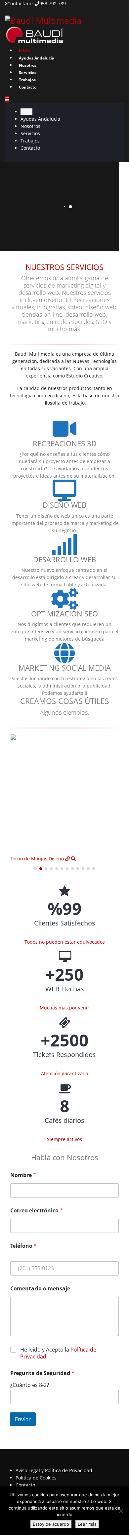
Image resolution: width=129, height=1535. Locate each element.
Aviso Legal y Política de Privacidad (54, 1470)
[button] (35, 869)
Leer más (87, 1524)
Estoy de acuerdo (51, 1524)
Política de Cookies (36, 1478)
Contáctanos (21, 3)
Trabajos (27, 80)
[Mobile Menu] (7, 99)
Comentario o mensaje (40, 1288)
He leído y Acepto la (58, 1353)
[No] (120, 1511)
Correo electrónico (36, 1210)
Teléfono (23, 1246)
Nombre (23, 1175)
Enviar (23, 1419)
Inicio (24, 51)
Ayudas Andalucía (36, 58)
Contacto (27, 87)
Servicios (27, 72)
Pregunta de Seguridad (42, 1373)
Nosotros (27, 65)
